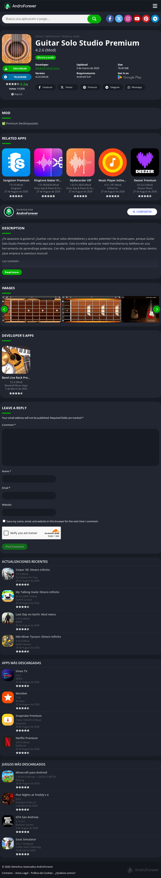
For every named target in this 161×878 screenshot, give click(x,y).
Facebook (47, 87)
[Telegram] (155, 19)
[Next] (156, 309)
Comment (9, 425)
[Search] (94, 19)
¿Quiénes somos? (65, 873)
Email (6, 488)
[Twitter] (119, 19)
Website (6, 504)
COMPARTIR (144, 211)
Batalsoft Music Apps (47, 68)
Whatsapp (137, 87)
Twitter (69, 87)
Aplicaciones (52, 36)
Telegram (115, 87)
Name (6, 471)
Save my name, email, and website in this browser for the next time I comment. (52, 521)
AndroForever (27, 213)
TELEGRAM (20, 77)
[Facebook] (110, 19)
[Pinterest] (146, 19)
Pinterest (92, 87)
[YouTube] (137, 19)
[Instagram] (128, 19)
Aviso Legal (21, 873)
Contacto (7, 873)
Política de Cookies (42, 873)
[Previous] (4, 309)
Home (39, 36)
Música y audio (71, 36)
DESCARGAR (20, 68)
